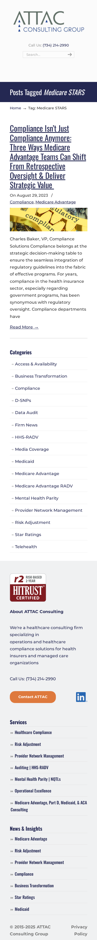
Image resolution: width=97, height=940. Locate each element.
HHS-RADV (26, 437)
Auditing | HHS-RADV (31, 767)
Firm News (26, 425)
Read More (24, 327)
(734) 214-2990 (56, 45)
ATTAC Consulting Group (48, 21)
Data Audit (26, 412)
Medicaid (24, 461)
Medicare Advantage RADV (44, 486)
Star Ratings (28, 534)
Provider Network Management (49, 510)
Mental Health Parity (36, 498)
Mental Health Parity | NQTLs (38, 779)
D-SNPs (23, 400)
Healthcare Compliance (33, 732)
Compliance (22, 202)
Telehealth (26, 546)
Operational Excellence (33, 791)
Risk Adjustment (32, 522)
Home (15, 108)
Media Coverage (32, 449)
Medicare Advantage (55, 202)
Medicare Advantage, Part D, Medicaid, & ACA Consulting (49, 806)
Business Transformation (41, 376)
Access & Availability (36, 364)
